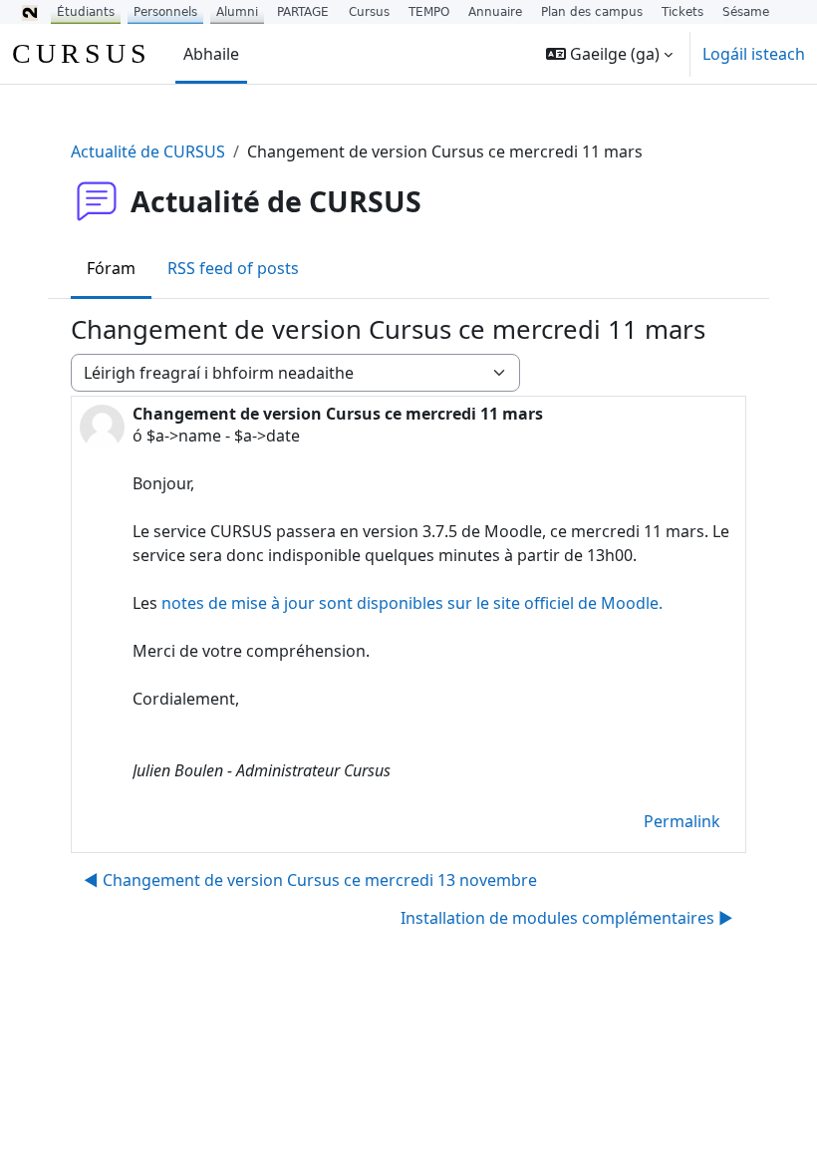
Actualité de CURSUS (148, 151)
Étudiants (86, 12)
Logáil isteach (753, 54)
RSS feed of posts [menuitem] (233, 268)
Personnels (165, 12)
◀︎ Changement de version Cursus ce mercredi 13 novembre (310, 880)
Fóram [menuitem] (111, 268)
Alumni (237, 12)
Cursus (369, 12)
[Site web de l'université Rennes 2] (30, 12)
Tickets (682, 12)
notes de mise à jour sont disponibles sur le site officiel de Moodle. (412, 603)
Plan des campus (592, 12)
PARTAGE (303, 12)
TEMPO (428, 12)
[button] (609, 54)
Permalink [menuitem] (682, 821)
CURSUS (81, 53)
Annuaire (495, 12)
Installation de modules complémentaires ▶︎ (567, 918)
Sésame (745, 12)
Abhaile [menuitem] (211, 54)
